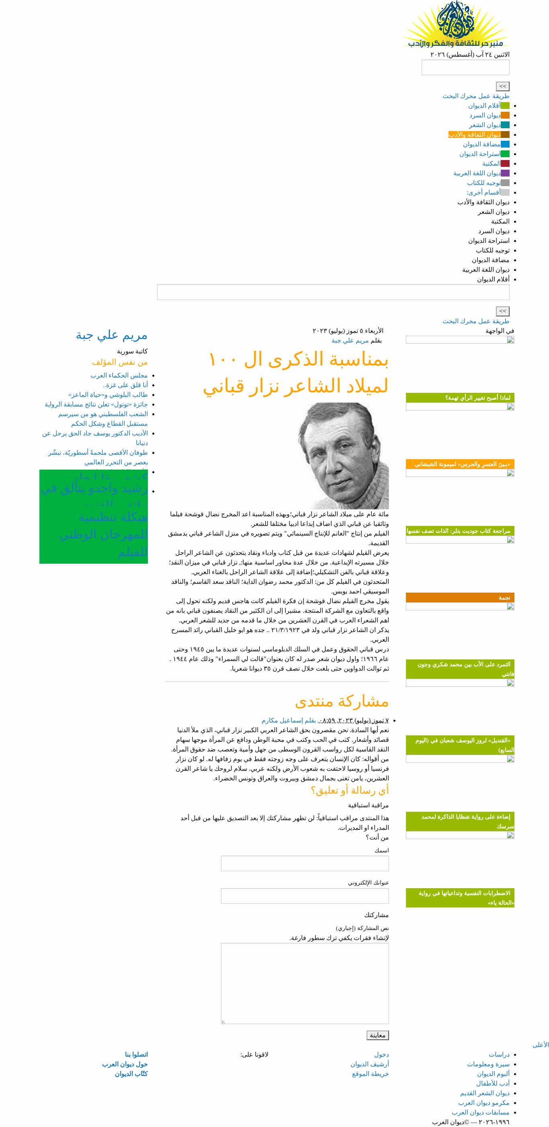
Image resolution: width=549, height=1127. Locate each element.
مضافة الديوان (482, 144)
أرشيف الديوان (369, 1064)
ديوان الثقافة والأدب (475, 134)
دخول (381, 1054)
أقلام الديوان (484, 105)
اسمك (382, 851)
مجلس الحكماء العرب (119, 375)
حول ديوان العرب (125, 1064)
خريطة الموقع (370, 1073)
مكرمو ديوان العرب (484, 1102)
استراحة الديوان (480, 153)
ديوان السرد (485, 115)
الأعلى (541, 1044)
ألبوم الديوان (493, 1073)
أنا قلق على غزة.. (125, 385)
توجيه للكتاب (484, 182)
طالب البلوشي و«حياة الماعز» (108, 394)
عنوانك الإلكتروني (368, 883)
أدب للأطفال (493, 1083)
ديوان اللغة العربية (477, 173)
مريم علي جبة (350, 340)
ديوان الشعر (485, 124)
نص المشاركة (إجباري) (362, 928)
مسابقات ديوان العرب (481, 1112)
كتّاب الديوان (131, 1073)
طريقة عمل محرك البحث (476, 95)
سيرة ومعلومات (488, 1064)
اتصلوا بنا (136, 1054)
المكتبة (491, 163)
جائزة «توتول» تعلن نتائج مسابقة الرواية (96, 404)
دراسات (499, 1054)
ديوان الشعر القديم (485, 1093)
